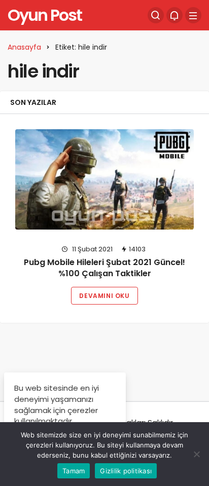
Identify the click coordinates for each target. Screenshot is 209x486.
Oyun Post (45, 15)
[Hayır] (196, 454)
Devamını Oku (104, 295)
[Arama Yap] (156, 15)
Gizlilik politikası (126, 471)
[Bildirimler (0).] (174, 15)
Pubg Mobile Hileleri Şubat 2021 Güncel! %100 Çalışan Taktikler (104, 267)
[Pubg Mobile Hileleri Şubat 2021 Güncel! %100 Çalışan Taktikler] (104, 179)
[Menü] (193, 15)
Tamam (73, 471)
